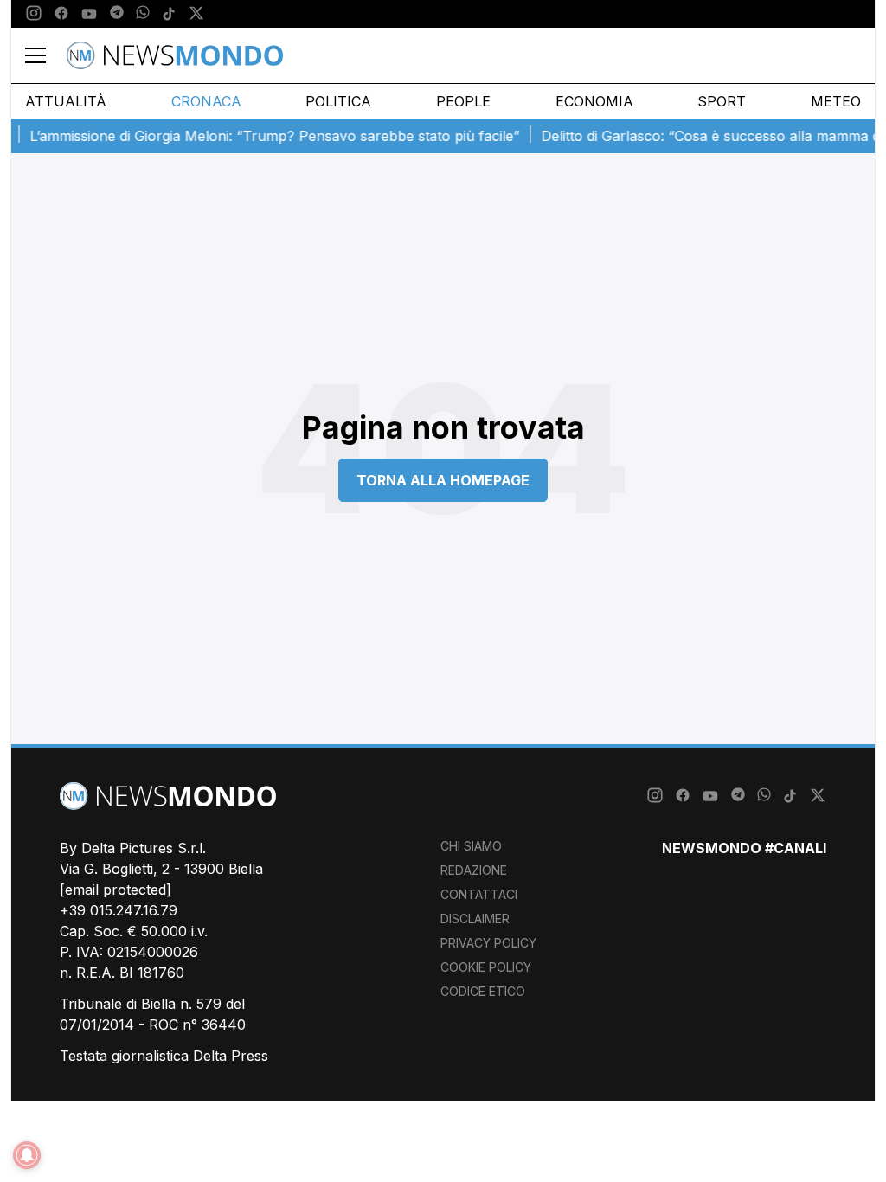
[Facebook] (61, 13)
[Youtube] (89, 13)
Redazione (473, 870)
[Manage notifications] (27, 1155)
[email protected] (115, 889)
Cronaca (206, 101)
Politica (338, 101)
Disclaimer (475, 918)
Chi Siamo (471, 845)
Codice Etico (482, 991)
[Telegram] (116, 13)
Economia (594, 101)
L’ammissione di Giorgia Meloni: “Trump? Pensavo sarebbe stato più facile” (264, 136)
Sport (721, 101)
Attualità (65, 101)
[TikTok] (168, 13)
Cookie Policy (485, 967)
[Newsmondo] (175, 55)
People (463, 101)
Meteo (836, 101)
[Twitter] (196, 13)
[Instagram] (33, 13)
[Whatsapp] (143, 13)
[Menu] (46, 55)
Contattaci (478, 894)
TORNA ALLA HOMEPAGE (443, 480)
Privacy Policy (488, 942)
